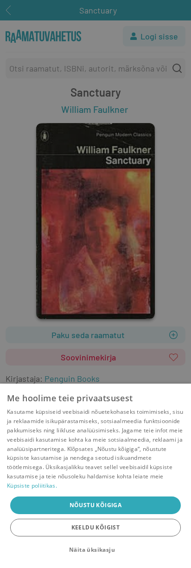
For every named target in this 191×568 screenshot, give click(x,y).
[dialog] (95, 476)
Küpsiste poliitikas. (32, 486)
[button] (95, 549)
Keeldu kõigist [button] (95, 527)
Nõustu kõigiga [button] (96, 505)
